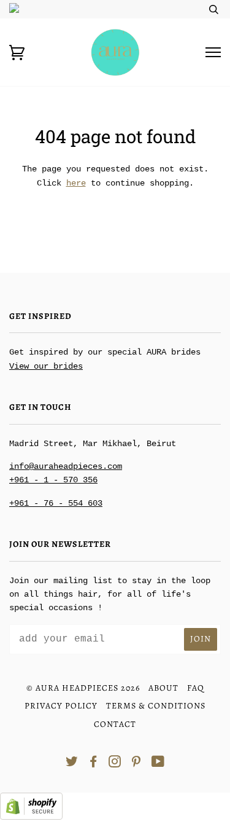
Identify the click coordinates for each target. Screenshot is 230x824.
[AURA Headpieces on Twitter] (72, 763)
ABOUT (163, 688)
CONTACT (115, 724)
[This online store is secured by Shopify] (31, 817)
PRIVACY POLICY (61, 706)
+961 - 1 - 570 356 (53, 480)
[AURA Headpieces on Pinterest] (136, 763)
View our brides (46, 366)
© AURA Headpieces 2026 (83, 688)
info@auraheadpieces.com (65, 466)
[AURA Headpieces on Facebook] (93, 763)
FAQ (195, 688)
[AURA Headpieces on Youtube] (158, 763)
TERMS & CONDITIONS (155, 706)
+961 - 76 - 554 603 (55, 503)
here (76, 183)
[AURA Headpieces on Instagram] (115, 763)
